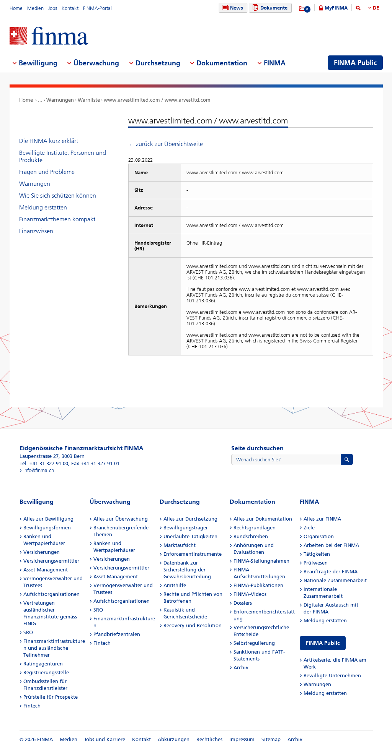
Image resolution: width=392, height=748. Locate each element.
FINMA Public (323, 643)
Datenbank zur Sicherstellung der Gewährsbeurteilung (187, 569)
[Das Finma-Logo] (49, 36)
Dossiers (243, 603)
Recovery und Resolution (192, 625)
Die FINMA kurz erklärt (48, 140)
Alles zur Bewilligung (48, 519)
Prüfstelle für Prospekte (50, 697)
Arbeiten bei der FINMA (331, 545)
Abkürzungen (173, 739)
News (236, 8)
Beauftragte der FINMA (331, 571)
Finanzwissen (36, 231)
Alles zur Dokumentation (263, 519)
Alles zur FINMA (322, 519)
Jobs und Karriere (104, 739)
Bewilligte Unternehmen (332, 675)
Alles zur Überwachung (120, 519)
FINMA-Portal (97, 8)
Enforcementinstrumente (192, 554)
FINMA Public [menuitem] (355, 62)
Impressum (242, 739)
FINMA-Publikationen (258, 585)
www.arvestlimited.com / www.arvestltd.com (157, 100)
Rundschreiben (251, 536)
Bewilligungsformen (47, 528)
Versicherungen (41, 552)
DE (376, 8)
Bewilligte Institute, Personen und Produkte (62, 156)
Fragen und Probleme (47, 171)
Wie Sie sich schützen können (57, 195)
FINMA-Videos (250, 594)
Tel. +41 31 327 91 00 (44, 463)
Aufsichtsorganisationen (51, 594)
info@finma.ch (38, 470)
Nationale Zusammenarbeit (335, 580)
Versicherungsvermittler (51, 561)
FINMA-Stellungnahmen (261, 561)
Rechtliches (209, 739)
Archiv (241, 667)
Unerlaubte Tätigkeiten (190, 536)
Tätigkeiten (317, 554)
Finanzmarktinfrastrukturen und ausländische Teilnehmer (54, 648)
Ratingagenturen (43, 664)
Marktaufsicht (179, 545)
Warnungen (60, 100)
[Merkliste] (302, 9)
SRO (28, 632)
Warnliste (89, 100)
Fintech (32, 706)
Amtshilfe (174, 585)
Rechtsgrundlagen (255, 528)
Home (16, 8)
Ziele (309, 528)
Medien (35, 8)
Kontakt (70, 8)
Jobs (52, 8)
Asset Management (45, 570)
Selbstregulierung (254, 643)
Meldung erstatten (43, 207)
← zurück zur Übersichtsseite (165, 144)
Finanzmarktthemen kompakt (57, 219)
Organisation (319, 536)
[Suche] (358, 9)
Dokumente (273, 8)
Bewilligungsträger (185, 528)
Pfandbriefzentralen (116, 634)
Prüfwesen (316, 563)
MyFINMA (336, 8)
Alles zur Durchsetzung (190, 519)
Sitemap (271, 739)
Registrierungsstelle (46, 672)
